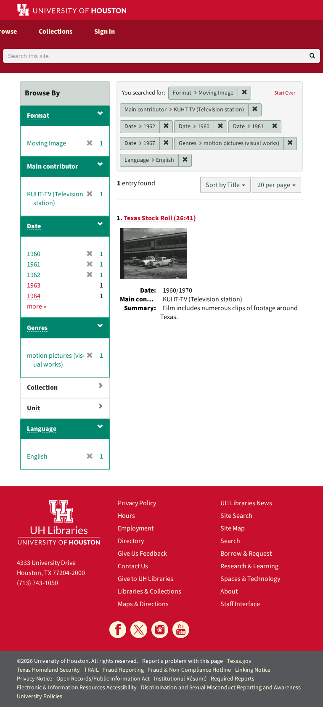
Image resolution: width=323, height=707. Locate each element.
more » (36, 306)
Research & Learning (249, 566)
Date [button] (34, 226)
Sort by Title (223, 185)
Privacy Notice (34, 679)
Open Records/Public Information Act (103, 679)
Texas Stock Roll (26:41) (160, 218)
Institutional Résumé (180, 679)
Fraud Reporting (123, 670)
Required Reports (232, 679)
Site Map (232, 528)
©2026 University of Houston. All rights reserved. (77, 661)
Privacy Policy (137, 503)
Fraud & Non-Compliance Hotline (189, 670)
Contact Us (133, 566)
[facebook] (117, 629)
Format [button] (38, 115)
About (229, 591)
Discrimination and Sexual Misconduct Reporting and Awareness (221, 687)
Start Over (284, 93)
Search (230, 541)
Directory (131, 541)
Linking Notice (252, 670)
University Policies (39, 696)
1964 (33, 296)
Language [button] (41, 428)
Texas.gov (239, 661)
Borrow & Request (246, 553)
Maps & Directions (143, 604)
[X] (138, 629)
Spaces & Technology (250, 578)
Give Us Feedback (142, 553)
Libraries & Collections (149, 591)
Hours (126, 515)
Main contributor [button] (52, 166)
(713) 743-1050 (37, 583)
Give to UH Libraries (145, 578)
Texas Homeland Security (48, 670)
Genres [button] (37, 327)
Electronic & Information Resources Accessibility (77, 687)
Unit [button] (33, 408)
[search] (312, 56)
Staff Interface (240, 604)
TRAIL (91, 670)
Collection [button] (42, 387)
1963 (33, 285)
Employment (136, 528)
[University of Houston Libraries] (59, 522)
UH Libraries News (246, 503)
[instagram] (159, 629)
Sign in (104, 31)
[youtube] (180, 629)
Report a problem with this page (182, 661)
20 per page (274, 185)
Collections (55, 31)
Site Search (236, 515)
